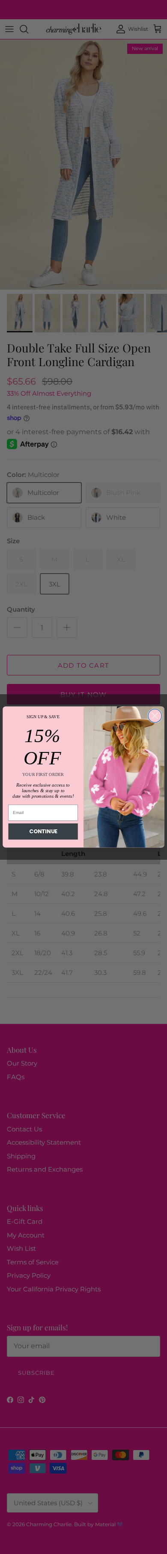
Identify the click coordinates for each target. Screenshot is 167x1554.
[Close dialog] (154, 715)
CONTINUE (43, 831)
